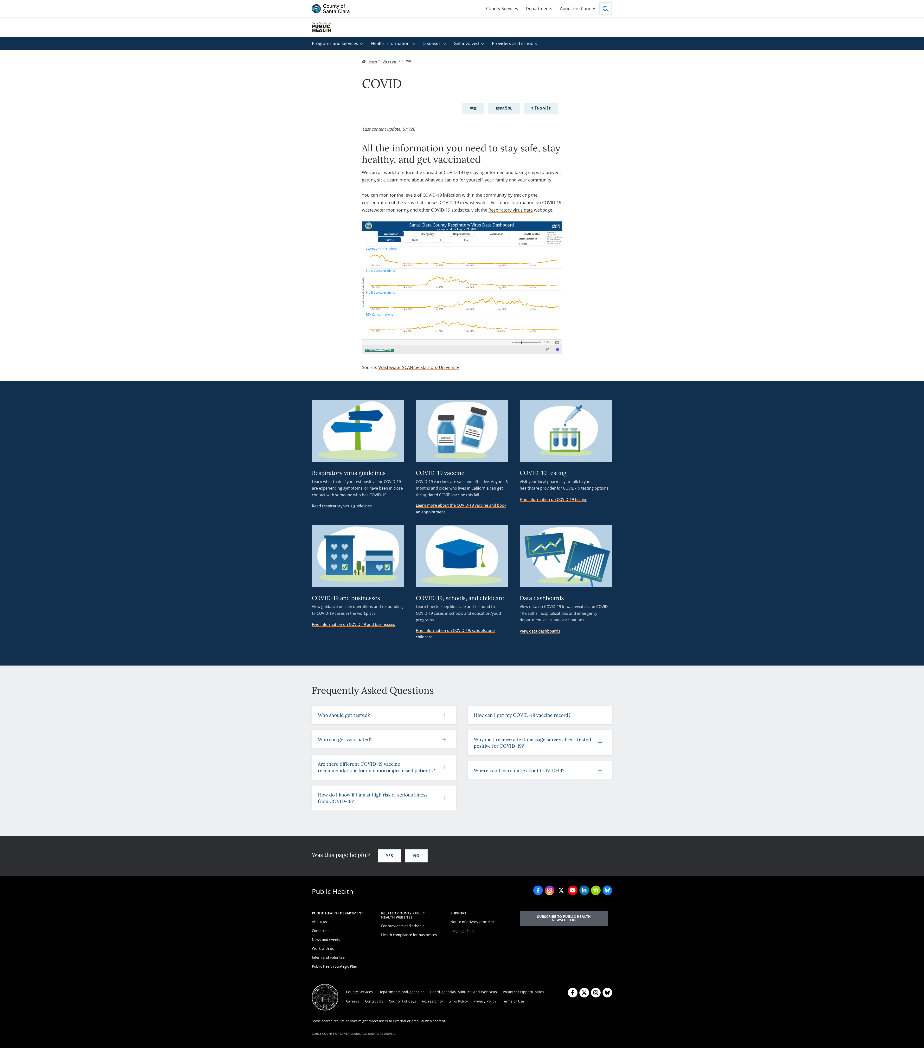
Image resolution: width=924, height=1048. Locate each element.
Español (504, 108)
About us (319, 921)
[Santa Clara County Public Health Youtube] (573, 890)
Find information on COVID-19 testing (553, 499)
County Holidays (402, 1001)
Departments (539, 8)
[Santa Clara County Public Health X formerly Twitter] (561, 890)
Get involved (466, 43)
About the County (577, 8)
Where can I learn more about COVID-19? (519, 770)
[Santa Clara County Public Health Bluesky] (607, 890)
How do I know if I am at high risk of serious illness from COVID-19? (373, 798)
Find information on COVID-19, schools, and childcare (455, 634)
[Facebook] (573, 992)
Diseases (432, 43)
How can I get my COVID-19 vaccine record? (522, 715)
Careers (352, 1001)
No (416, 855)
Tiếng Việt (541, 108)
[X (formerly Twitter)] (584, 992)
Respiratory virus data (510, 210)
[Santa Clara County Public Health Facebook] (538, 890)
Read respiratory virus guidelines (342, 506)
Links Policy (458, 1001)
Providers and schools (514, 43)
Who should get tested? (344, 715)
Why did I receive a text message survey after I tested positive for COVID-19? (532, 742)
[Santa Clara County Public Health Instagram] (549, 890)
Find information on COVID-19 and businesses (353, 624)
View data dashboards (540, 631)
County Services (502, 8)
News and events (326, 939)
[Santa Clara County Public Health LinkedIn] (584, 890)
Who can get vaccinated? (345, 739)
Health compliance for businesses (409, 934)
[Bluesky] (607, 992)
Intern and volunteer (329, 957)
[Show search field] (605, 8)
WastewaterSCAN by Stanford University (418, 367)
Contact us (320, 930)
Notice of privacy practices (472, 921)
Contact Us (374, 1001)
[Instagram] (596, 992)
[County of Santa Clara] (331, 8)
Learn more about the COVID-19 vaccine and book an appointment (461, 508)
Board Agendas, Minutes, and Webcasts (463, 992)
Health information (390, 43)
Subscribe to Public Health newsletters (564, 918)
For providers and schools (402, 925)
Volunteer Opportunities (523, 992)
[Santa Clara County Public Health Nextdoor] (596, 890)
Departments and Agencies (401, 992)
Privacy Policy (485, 1001)
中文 (473, 108)
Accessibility (432, 1001)
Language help (462, 930)
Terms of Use (513, 1001)
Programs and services (335, 43)
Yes (389, 855)
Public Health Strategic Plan (334, 966)
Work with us (323, 948)
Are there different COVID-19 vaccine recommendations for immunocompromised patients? (376, 767)
